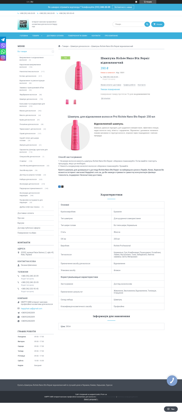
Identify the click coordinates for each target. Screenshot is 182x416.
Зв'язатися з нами (123, 7)
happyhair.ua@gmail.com (31, 309)
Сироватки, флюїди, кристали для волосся (34, 151)
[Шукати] (147, 24)
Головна (24, 36)
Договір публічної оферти (29, 228)
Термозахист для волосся (30, 129)
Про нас (21, 218)
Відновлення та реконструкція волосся (32, 82)
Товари (35, 36)
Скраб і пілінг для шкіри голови (29, 139)
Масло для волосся (28, 115)
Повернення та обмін (77, 36)
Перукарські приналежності (31, 188)
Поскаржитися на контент (106, 397)
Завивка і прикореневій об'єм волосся (32, 89)
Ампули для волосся (28, 145)
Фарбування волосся (28, 95)
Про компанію (111, 36)
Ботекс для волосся (28, 76)
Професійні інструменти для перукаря (31, 201)
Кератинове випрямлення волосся (30, 66)
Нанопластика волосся (29, 72)
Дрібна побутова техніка (29, 207)
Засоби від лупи (26, 170)
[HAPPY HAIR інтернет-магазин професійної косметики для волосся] (23, 29)
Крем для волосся (27, 120)
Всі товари (22, 51)
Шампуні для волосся (79, 46)
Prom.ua (104, 394)
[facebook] (59, 187)
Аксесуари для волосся (29, 184)
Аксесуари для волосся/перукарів (30, 194)
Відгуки (21, 223)
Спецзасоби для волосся (30, 157)
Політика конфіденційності (127, 397)
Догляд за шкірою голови (30, 175)
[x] (62, 187)
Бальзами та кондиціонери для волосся (32, 105)
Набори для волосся (28, 179)
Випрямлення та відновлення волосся (32, 59)
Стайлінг (23, 161)
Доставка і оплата (55, 36)
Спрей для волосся (27, 133)
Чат (173, 409)
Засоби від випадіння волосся (32, 166)
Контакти (96, 36)
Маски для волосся (28, 111)
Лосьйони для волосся (29, 124)
